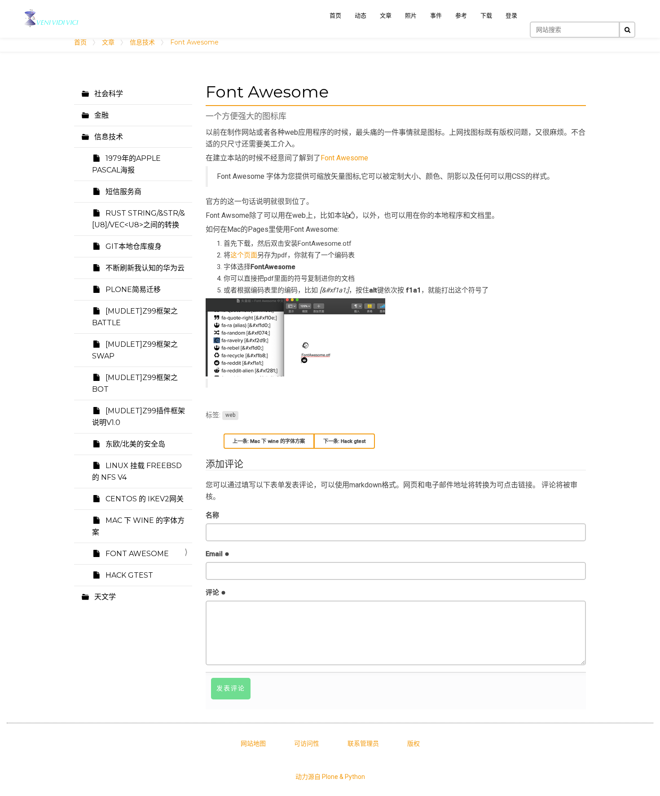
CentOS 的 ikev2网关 (144, 499)
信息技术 (142, 42)
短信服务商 (122, 191)
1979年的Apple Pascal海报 (126, 164)
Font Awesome (136, 553)
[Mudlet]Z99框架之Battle (135, 317)
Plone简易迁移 (132, 289)
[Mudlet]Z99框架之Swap (135, 350)
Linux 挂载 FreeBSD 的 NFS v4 (137, 471)
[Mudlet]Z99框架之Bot (135, 383)
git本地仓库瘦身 (133, 246)
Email (215, 554)
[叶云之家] (52, 18)
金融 (100, 115)
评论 (213, 592)
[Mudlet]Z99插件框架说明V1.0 (138, 417)
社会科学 (107, 93)
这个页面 (243, 255)
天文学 (104, 597)
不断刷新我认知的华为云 (144, 268)
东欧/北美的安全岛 (134, 444)
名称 (212, 515)
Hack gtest (128, 575)
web (230, 415)
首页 (80, 42)
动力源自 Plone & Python (330, 776)
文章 (108, 42)
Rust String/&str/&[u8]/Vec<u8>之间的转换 (138, 219)
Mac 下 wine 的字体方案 (138, 526)
